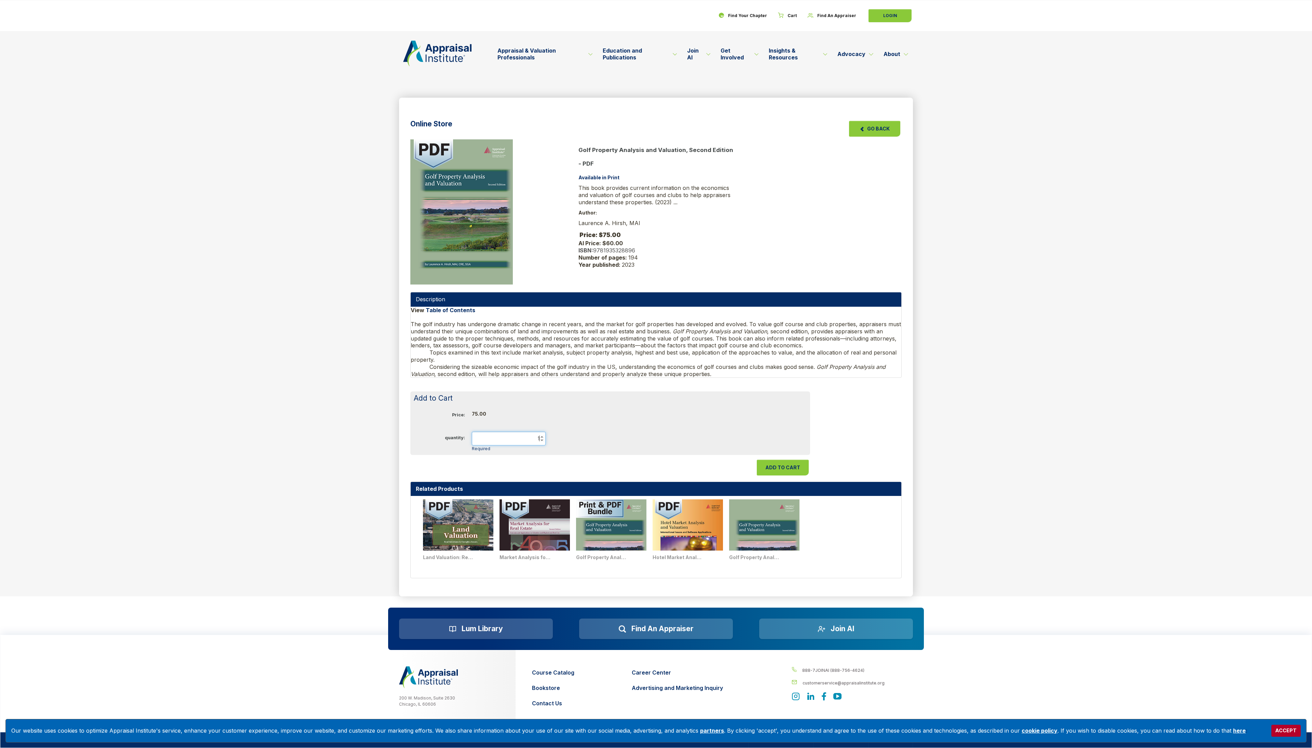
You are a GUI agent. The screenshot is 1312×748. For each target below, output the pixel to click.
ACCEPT (1286, 730)
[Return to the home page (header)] (437, 53)
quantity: (455, 437)
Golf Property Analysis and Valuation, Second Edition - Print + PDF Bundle (601, 557)
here (1239, 730)
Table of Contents (451, 310)
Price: (458, 414)
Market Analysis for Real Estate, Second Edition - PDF (525, 557)
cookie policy (1039, 730)
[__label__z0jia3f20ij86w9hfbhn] (428, 677)
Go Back (878, 128)
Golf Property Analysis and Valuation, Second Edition (754, 557)
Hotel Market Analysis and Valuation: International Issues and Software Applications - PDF (678, 557)
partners (712, 730)
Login (890, 15)
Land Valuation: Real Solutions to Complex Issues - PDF (448, 557)
